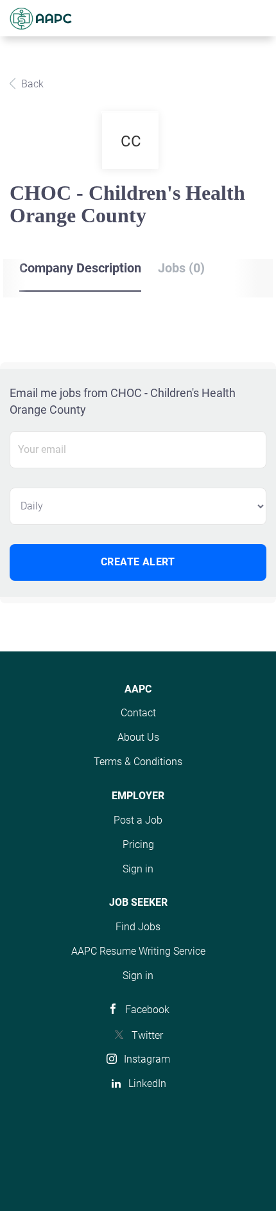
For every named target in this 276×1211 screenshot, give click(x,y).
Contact (138, 713)
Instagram (147, 1059)
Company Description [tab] (80, 268)
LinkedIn (147, 1083)
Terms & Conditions (138, 762)
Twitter (147, 1035)
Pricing (138, 844)
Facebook (147, 1009)
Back (31, 84)
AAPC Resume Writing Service (138, 951)
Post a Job (138, 820)
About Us (138, 737)
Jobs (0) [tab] (181, 268)
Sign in (138, 869)
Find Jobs (138, 927)
